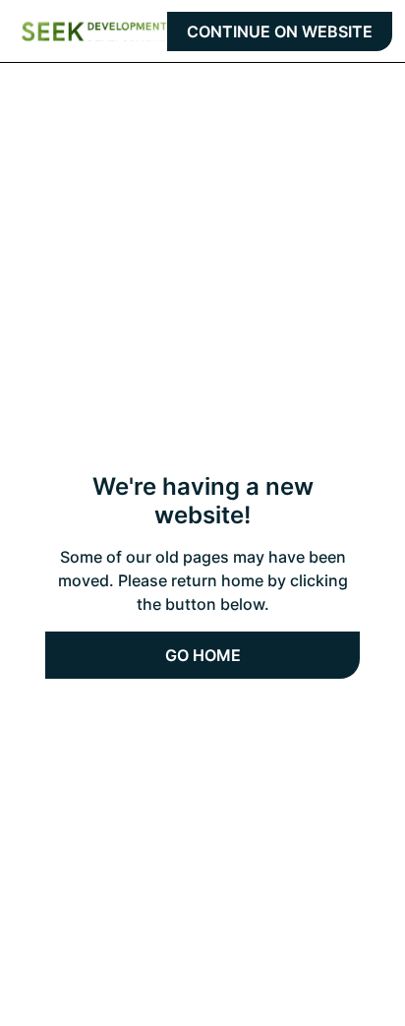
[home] (94, 31)
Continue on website (280, 31)
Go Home (203, 655)
